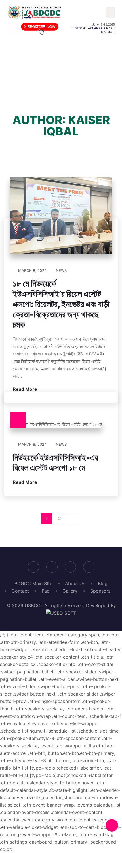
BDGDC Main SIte (33, 583)
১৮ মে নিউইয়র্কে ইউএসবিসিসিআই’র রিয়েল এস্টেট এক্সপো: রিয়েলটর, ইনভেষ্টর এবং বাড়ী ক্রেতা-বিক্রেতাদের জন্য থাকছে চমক (61, 304)
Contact (20, 591)
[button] (110, 12)
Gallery (69, 591)
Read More (25, 389)
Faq (46, 591)
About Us (75, 583)
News (61, 270)
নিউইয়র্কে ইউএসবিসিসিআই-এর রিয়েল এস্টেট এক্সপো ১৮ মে (55, 462)
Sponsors (100, 591)
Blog (103, 583)
